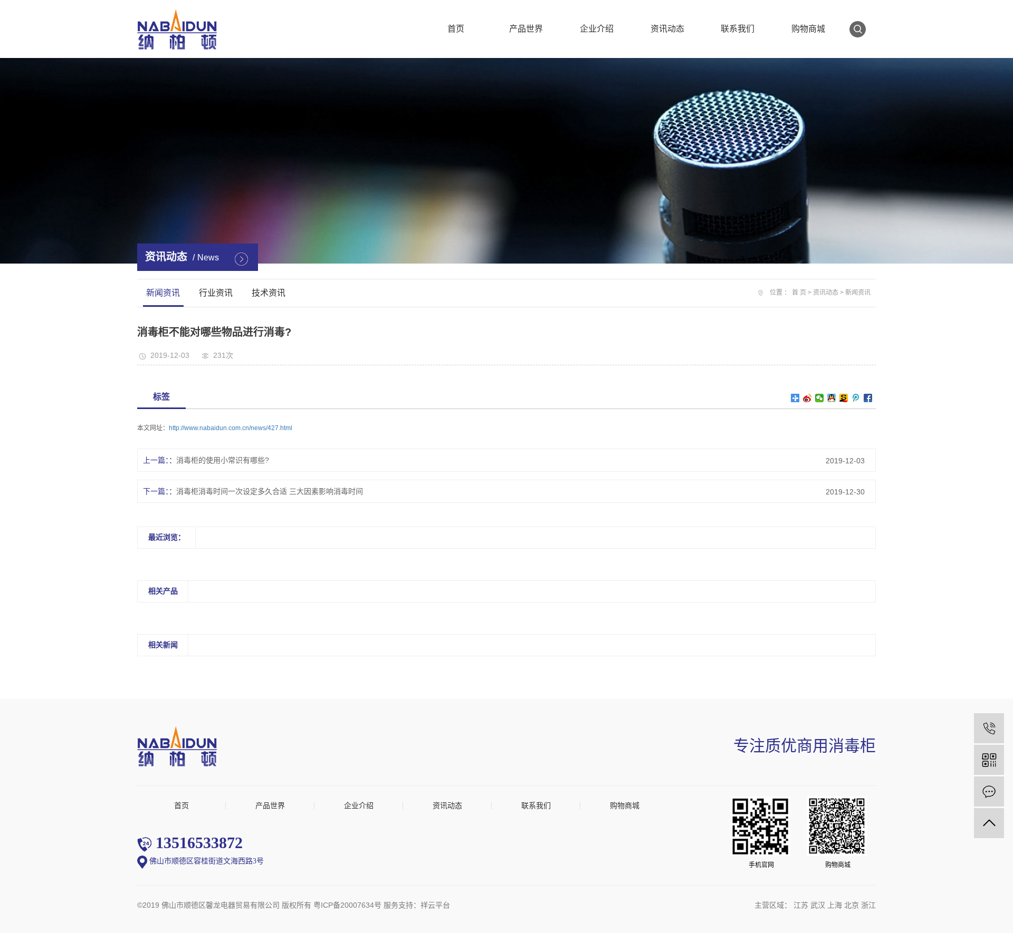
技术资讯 (268, 292)
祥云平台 (435, 905)
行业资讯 (216, 292)
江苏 (801, 905)
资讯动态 (667, 28)
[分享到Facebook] (868, 398)
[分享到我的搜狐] (843, 398)
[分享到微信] (819, 398)
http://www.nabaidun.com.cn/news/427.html (230, 428)
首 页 (799, 292)
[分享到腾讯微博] (856, 398)
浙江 (868, 905)
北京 (851, 905)
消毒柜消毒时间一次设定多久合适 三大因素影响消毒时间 (269, 491)
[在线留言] (989, 791)
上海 (834, 905)
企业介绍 (597, 28)
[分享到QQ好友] (831, 398)
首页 (455, 28)
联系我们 (737, 28)
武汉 (817, 905)
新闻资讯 (163, 292)
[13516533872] (989, 728)
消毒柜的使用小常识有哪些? (222, 460)
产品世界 (526, 28)
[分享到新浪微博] (807, 398)
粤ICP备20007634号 (347, 905)
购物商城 (808, 28)
